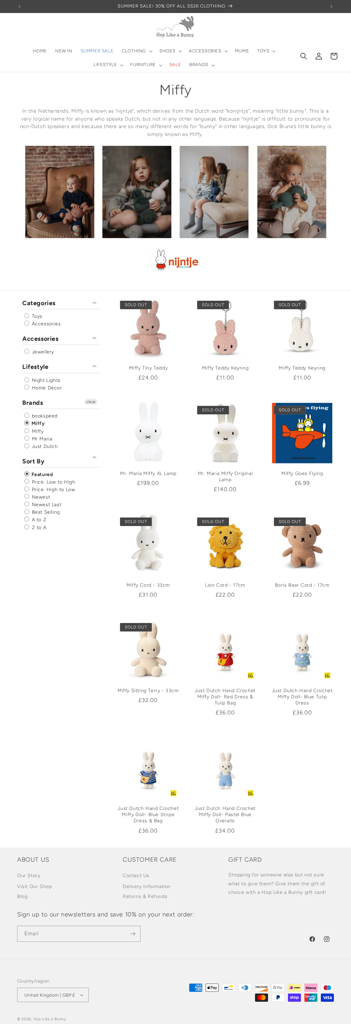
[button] (136, 51)
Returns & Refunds (145, 896)
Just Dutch (44, 446)
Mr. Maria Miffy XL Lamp (148, 473)
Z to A (38, 527)
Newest (40, 497)
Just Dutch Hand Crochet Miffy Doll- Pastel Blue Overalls (225, 815)
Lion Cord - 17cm (225, 585)
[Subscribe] (132, 934)
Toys (36, 316)
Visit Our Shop (34, 886)
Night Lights (45, 380)
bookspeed (44, 416)
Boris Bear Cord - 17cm (302, 585)
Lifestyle (35, 367)
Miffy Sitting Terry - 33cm (148, 691)
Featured (41, 474)
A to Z (38, 520)
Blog (22, 896)
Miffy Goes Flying (302, 473)
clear (91, 401)
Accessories (45, 324)
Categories (39, 303)
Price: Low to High (52, 482)
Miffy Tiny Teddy (148, 368)
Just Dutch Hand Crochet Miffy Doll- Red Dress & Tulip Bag (225, 697)
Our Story (28, 875)
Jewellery (42, 352)
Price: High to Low (52, 489)
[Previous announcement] (19, 6)
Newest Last (45, 505)
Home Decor (46, 388)
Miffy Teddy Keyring (225, 368)
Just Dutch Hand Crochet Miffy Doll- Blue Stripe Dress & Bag (148, 815)
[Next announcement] (331, 6)
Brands (32, 403)
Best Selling (45, 512)
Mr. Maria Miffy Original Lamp (225, 477)
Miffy (37, 424)
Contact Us (136, 875)
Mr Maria (41, 439)
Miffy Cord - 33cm (148, 585)
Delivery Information (147, 886)
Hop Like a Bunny (50, 1019)
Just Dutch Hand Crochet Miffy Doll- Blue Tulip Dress (302, 697)
